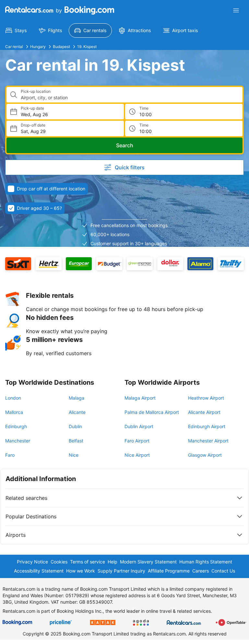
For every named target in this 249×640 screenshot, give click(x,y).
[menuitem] (16, 30)
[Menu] (236, 10)
